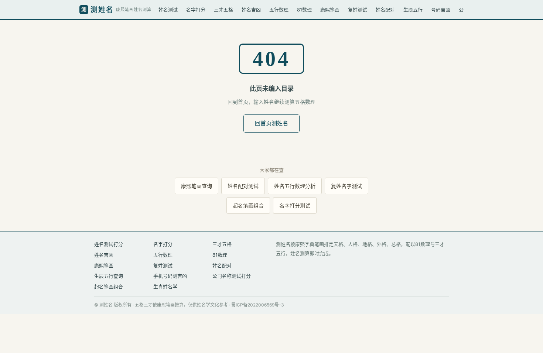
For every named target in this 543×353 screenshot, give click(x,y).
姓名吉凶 (251, 10)
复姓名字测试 (346, 186)
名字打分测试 (294, 205)
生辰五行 (413, 10)
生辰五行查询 (108, 276)
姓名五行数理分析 (294, 186)
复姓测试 (357, 10)
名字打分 (195, 10)
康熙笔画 (329, 10)
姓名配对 (385, 10)
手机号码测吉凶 (170, 276)
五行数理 (278, 10)
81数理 (304, 10)
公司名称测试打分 (231, 276)
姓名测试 (168, 10)
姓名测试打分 (108, 244)
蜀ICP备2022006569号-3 (257, 305)
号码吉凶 (440, 10)
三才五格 (223, 10)
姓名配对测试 (243, 186)
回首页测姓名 (271, 123)
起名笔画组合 (248, 205)
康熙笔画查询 (196, 186)
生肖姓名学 (165, 286)
